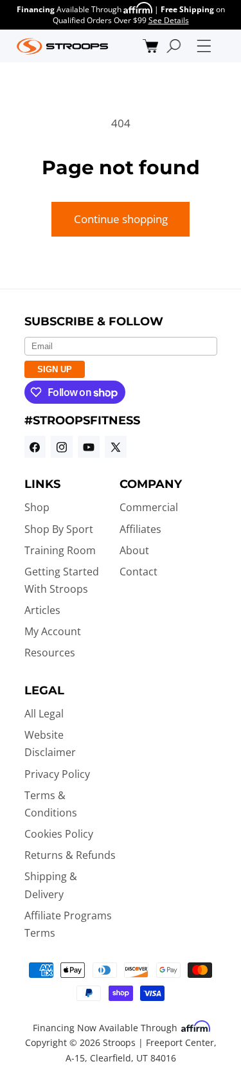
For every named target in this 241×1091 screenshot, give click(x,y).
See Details (168, 20)
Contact (138, 571)
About (134, 550)
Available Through (70, 9)
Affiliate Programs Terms (68, 924)
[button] (150, 46)
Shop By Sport (58, 529)
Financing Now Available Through (106, 1028)
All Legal (44, 714)
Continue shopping (121, 219)
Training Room (60, 550)
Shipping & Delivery (50, 885)
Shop (36, 507)
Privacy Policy (57, 774)
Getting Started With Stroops (61, 580)
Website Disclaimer (50, 743)
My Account (52, 631)
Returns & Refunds (70, 855)
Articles (42, 610)
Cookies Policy (58, 834)
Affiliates (140, 529)
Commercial (149, 507)
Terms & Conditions (50, 804)
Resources (49, 652)
